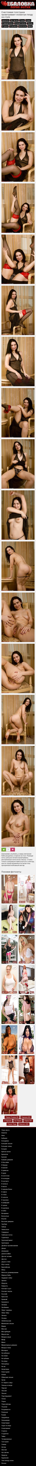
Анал (3, 1135)
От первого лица (6, 1382)
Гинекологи (5, 1229)
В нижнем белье (7, 23)
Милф (30, 26)
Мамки (3, 1326)
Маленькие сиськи (7, 1323)
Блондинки (5, 1141)
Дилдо (3, 1248)
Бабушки (4, 1138)
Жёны (3, 1270)
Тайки (3, 1436)
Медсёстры (5, 1334)
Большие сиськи (20, 23)
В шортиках (5, 1208)
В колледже (5, 1178)
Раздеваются (5, 1409)
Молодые (4, 1350)
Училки (3, 1444)
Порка (3, 1401)
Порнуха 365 (25, 1117)
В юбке (3, 1211)
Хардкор (4, 1455)
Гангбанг (4, 1224)
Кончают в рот (6, 1288)
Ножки (28, 20)
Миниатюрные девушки (9, 1345)
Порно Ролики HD (12, 1117)
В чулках (5, 26)
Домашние (5, 1251)
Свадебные (5, 1417)
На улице (4, 1361)
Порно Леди (12, 1124)
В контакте (5, 1181)
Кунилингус (5, 1302)
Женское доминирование (9, 1272)
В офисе (4, 1192)
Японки (3, 1463)
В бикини (4, 1165)
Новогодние (5, 1372)
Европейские (5, 1267)
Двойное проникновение (9, 1245)
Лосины (4, 1318)
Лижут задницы (6, 1310)
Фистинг (4, 1450)
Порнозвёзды (6, 1404)
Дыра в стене (5, 1262)
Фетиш (3, 1447)
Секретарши (5, 1423)
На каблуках (5, 1353)
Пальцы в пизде (6, 1385)
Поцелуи (4, 1407)
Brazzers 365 (23, 1124)
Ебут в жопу (5, 1264)
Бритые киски (6, 1151)
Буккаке (4, 1157)
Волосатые (22, 26)
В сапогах (4, 1197)
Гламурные (5, 1232)
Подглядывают (6, 1396)
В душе (3, 1173)
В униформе (5, 1203)
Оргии (3, 1380)
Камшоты (4, 1286)
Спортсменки (5, 1428)
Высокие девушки (7, 1221)
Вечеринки (4, 1213)
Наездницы (5, 1364)
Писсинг (4, 1391)
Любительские (6, 1321)
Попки (22, 20)
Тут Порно (18, 1121)
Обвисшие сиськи (7, 1377)
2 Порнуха (7, 1121)
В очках (4, 1194)
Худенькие (5, 1458)
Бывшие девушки (7, 1160)
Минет (3, 1342)
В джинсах (4, 1170)
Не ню (3, 1366)
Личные (4, 1315)
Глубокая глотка (6, 1235)
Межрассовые (6, 1337)
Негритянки (5, 1369)
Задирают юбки (6, 1278)
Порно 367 (28, 1121)
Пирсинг (4, 1388)
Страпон (4, 1431)
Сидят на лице (6, 1425)
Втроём (3, 1219)
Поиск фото (5, 1130)
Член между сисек (7, 1460)
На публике (5, 1358)
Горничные (5, 1237)
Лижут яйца (5, 1313)
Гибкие (3, 1227)
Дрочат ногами (6, 1256)
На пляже (4, 1356)
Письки (30, 23)
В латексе (4, 1184)
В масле (4, 1186)
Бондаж (4, 1149)
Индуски (4, 1283)
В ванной (4, 1168)
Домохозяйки (6, 1254)
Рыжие (3, 1415)
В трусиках (13, 26)
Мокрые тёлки (6, 1348)
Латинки (4, 1305)
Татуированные (6, 1439)
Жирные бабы (6, 1275)
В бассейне (5, 1162)
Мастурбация (5, 1331)
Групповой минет (7, 1240)
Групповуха (5, 1243)
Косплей (4, 1294)
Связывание (5, 1420)
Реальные (4, 1412)
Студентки (4, 1434)
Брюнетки (5, 20)
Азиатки (4, 1133)
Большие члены (6, 1146)
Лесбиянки (5, 1307)
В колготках (5, 1176)
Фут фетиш (14, 20)
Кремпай (4, 1299)
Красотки (4, 1297)
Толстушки (5, 1442)
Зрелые (3, 1280)
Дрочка (4, 1259)
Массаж (4, 1329)
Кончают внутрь (6, 1291)
